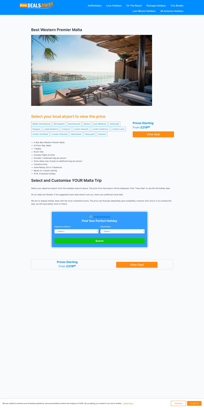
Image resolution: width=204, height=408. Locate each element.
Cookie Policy (128, 403)
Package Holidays (156, 5)
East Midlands (100, 124)
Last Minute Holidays (144, 11)
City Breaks (177, 5)
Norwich (102, 134)
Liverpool (66, 129)
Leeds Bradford (51, 129)
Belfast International (41, 124)
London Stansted (59, 134)
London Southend (40, 134)
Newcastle (90, 134)
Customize (178, 403)
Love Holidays (114, 5)
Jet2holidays (94, 5)
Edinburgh (114, 124)
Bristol (87, 124)
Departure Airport (62, 226)
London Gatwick (81, 129)
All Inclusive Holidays (171, 11)
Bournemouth (74, 124)
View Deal (153, 134)
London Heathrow (100, 129)
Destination (105, 226)
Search (100, 240)
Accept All (194, 403)
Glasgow (36, 129)
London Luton (118, 129)
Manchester (76, 134)
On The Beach (134, 5)
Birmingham (59, 124)
